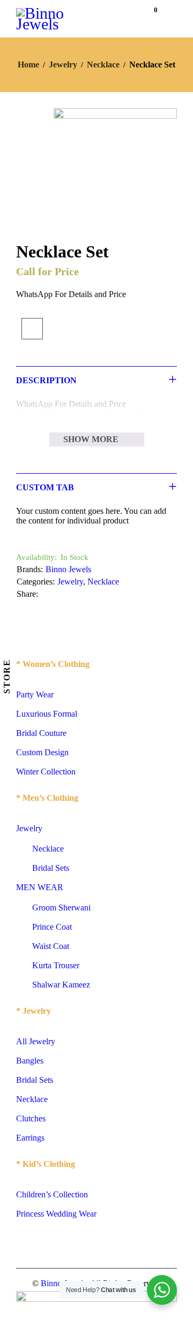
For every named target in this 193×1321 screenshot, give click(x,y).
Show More (90, 439)
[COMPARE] (32, 328)
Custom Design (42, 752)
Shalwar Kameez (61, 984)
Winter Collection (46, 771)
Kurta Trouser (55, 965)
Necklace (103, 64)
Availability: (36, 557)
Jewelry (63, 64)
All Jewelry (35, 1041)
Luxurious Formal (46, 713)
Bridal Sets (50, 867)
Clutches (31, 1118)
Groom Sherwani (61, 907)
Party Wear (35, 694)
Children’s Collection (52, 1194)
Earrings (30, 1137)
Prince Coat (52, 926)
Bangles (29, 1060)
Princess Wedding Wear (56, 1213)
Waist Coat (50, 946)
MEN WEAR (39, 887)
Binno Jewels (68, 569)
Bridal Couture (41, 733)
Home (28, 64)
